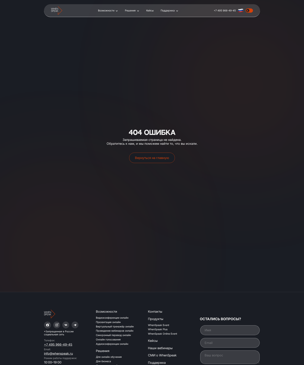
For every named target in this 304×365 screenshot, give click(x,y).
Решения (130, 10)
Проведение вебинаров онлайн (114, 330)
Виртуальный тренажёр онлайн (115, 326)
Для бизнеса (103, 361)
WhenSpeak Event (158, 325)
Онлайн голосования (108, 339)
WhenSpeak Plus (157, 329)
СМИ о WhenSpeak (162, 355)
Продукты (155, 319)
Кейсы (150, 10)
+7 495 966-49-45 (58, 344)
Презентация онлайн (108, 322)
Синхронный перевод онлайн (113, 335)
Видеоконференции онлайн (112, 317)
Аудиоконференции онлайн (112, 343)
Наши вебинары (160, 348)
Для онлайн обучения (109, 356)
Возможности (106, 10)
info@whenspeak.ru (58, 353)
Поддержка (168, 10)
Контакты (155, 311)
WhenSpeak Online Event (162, 333)
